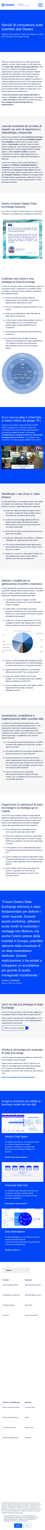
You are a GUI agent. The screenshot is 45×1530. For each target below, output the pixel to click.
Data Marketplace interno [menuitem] (33, 1285)
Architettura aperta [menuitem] (8, 1305)
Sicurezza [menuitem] (6, 1315)
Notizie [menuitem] (27, 1417)
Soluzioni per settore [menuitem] (31, 1315)
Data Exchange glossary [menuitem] (10, 1437)
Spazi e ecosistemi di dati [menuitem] (11, 1407)
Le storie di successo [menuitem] (9, 1427)
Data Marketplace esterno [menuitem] (33, 1295)
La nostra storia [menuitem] (30, 1407)
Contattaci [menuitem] (28, 1437)
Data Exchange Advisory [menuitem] (10, 1417)
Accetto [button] (18, 1526)
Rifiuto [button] (27, 1526)
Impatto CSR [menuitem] (29, 1427)
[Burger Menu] (40, 5)
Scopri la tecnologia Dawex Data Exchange (18, 1077)
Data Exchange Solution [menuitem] (10, 1285)
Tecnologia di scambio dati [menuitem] (11, 1295)
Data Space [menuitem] (28, 1305)
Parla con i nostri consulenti (14, 1028)
